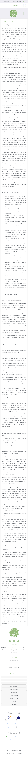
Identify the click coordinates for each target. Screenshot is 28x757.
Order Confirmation (14, 689)
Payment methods (14, 695)
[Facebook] (10, 641)
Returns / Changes (14, 698)
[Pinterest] (18, 641)
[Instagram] (14, 641)
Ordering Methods (14, 692)
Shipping (14, 701)
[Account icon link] (2, 5)
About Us (14, 677)
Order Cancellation (14, 686)
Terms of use (14, 704)
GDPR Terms (14, 683)
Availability (14, 680)
